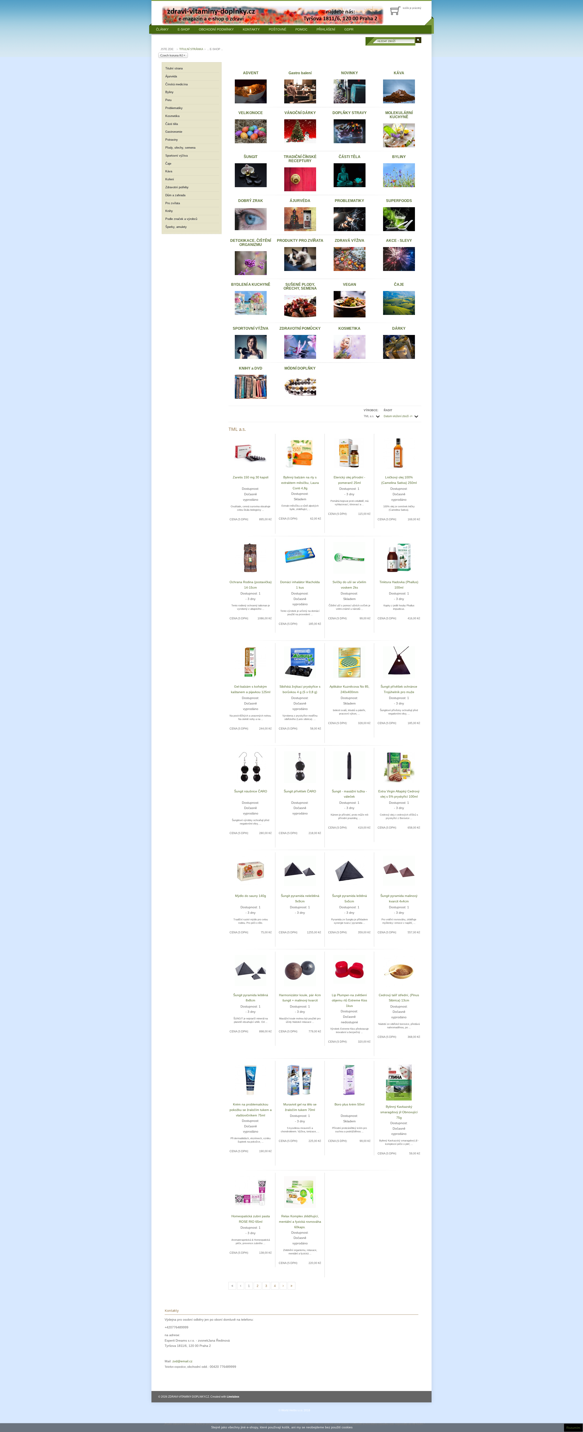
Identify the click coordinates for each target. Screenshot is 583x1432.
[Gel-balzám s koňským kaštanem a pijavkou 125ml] (250, 662)
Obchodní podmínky (216, 29)
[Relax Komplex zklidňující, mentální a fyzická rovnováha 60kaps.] (300, 1192)
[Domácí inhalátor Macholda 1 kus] (300, 555)
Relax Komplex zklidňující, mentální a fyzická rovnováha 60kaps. (300, 1221)
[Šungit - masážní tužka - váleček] (349, 765)
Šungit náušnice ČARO (250, 791)
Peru (168, 100)
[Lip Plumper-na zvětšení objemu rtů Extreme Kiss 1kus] (349, 969)
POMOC (301, 29)
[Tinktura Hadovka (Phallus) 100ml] (399, 557)
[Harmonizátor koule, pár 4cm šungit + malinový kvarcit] (300, 970)
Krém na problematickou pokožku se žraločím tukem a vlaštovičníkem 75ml (251, 1110)
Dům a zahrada (175, 195)
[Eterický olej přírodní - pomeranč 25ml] (349, 453)
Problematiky (174, 108)
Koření (169, 179)
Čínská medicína (176, 84)
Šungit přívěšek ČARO (300, 791)
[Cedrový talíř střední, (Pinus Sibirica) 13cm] (399, 970)
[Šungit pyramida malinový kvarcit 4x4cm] (399, 870)
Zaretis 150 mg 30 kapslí (250, 477)
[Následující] (283, 1286)
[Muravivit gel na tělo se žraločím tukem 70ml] (300, 1080)
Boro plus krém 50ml (349, 1104)
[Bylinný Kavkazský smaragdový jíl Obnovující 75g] (399, 1082)
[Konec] (291, 1286)
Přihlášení (326, 29)
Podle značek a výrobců (181, 219)
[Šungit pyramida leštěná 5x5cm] (349, 871)
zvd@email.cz (182, 1361)
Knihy (169, 211)
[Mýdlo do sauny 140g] (250, 871)
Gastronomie (173, 131)
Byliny (169, 92)
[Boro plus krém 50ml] (349, 1080)
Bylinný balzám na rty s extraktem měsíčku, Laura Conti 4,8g (300, 482)
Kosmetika (172, 116)
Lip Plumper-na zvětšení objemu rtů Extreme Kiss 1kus (349, 1000)
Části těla (171, 124)
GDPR (348, 29)
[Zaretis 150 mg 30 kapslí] (250, 453)
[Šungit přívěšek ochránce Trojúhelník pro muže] (399, 662)
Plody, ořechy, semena (180, 147)
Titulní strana (174, 68)
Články (162, 29)
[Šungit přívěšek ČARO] (300, 766)
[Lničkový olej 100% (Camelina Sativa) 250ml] (399, 453)
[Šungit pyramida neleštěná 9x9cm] (300, 870)
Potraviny (171, 139)
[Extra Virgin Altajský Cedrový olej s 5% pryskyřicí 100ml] (399, 766)
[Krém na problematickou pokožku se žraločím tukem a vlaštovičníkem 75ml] (250, 1080)
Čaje (168, 163)
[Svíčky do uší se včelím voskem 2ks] (349, 557)
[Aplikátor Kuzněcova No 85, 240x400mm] (349, 662)
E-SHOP (184, 29)
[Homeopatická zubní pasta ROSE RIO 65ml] (250, 1191)
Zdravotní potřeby (177, 187)
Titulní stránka (191, 49)
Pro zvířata (172, 203)
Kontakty (251, 29)
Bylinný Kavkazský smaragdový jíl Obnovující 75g (399, 1112)
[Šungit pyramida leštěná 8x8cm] (250, 970)
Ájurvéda (171, 76)
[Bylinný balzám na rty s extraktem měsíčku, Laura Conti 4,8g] (300, 453)
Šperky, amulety (176, 227)
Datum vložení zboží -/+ (398, 416)
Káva (168, 171)
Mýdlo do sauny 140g (250, 896)
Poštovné (277, 29)
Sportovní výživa (176, 155)
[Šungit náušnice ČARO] (250, 766)
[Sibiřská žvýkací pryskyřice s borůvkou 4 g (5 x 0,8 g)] (300, 662)
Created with (224, 1396)
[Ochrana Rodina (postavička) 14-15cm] (250, 557)
